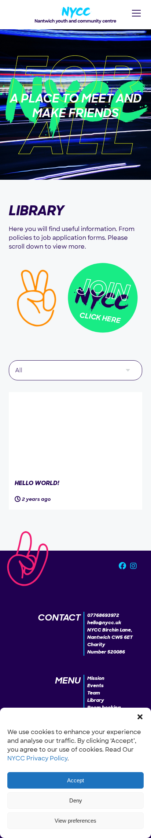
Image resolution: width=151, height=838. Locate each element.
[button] (140, 716)
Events (95, 685)
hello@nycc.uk (104, 622)
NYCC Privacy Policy (37, 758)
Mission (95, 678)
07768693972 (103, 615)
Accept (75, 780)
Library (95, 700)
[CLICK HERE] (102, 335)
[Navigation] (136, 13)
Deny (75, 800)
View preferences (75, 820)
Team (93, 693)
